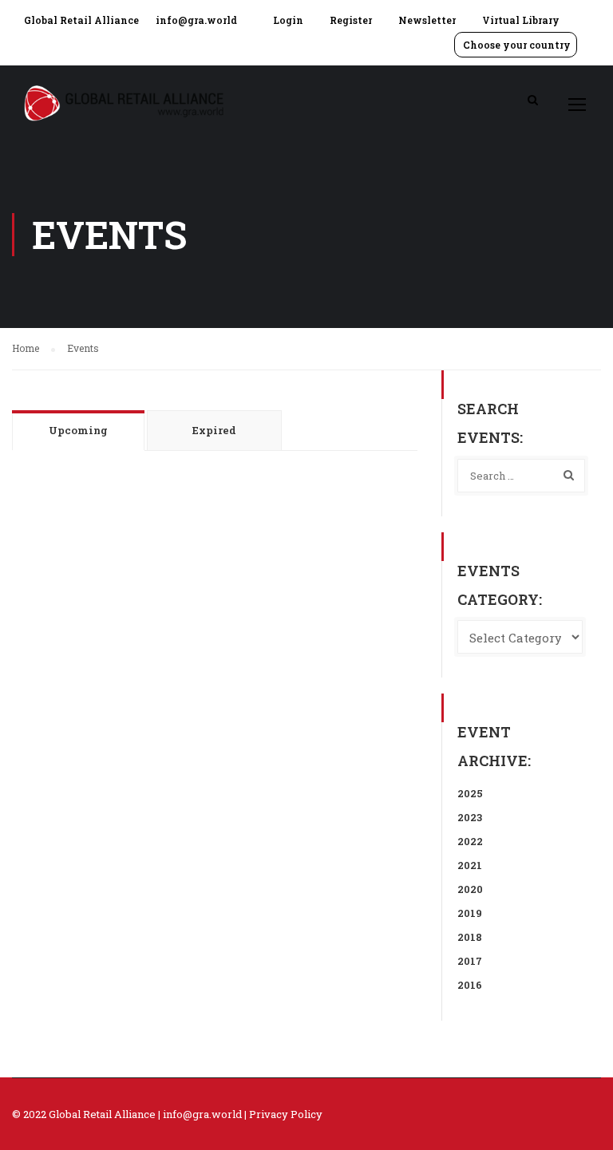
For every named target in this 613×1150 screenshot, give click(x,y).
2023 (469, 817)
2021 (469, 865)
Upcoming (78, 430)
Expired (214, 430)
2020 (470, 889)
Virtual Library (521, 20)
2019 (469, 913)
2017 (469, 961)
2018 (469, 937)
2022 (470, 841)
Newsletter (427, 20)
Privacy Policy (285, 1114)
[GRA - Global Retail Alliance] (123, 111)
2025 (470, 793)
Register (351, 20)
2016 (469, 985)
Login (288, 20)
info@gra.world (196, 20)
